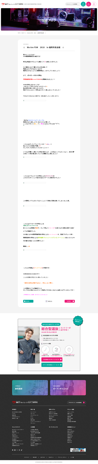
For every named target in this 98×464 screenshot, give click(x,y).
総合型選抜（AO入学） (35, 431)
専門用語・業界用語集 (71, 421)
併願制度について (34, 445)
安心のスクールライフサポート (18, 429)
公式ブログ (42, 457)
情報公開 (14, 415)
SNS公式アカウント (16, 416)
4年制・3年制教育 (52, 419)
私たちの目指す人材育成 (17, 412)
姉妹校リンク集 (15, 418)
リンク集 (72, 457)
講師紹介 (51, 418)
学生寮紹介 (14, 439)
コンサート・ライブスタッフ (36, 421)
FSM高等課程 (71, 4)
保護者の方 (69, 437)
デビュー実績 (70, 415)
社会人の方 (69, 442)
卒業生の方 (69, 434)
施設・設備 (14, 431)
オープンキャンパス (53, 427)
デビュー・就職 (70, 409)
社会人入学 (33, 434)
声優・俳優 (33, 419)
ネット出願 (33, 442)
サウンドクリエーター (35, 415)
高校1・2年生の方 (70, 431)
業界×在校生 (70, 418)
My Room (14, 434)
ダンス (32, 416)
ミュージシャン (33, 412)
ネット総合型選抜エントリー (36, 440)
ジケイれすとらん (15, 437)
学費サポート (33, 435)
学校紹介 (14, 409)
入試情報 (33, 427)
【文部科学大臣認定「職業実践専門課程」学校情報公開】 (32, 4)
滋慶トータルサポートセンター (18, 443)
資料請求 (35, 457)
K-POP (32, 418)
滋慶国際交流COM (15, 445)
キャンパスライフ (16, 427)
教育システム (52, 409)
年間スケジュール (15, 432)
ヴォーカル (33, 413)
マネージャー (33, 423)
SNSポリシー (51, 457)
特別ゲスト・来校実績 (53, 413)
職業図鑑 (69, 419)
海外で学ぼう (51, 416)
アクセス (13, 413)
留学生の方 (69, 440)
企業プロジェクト (52, 412)
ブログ (22, 33)
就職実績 (69, 416)
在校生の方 (69, 429)
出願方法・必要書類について (36, 443)
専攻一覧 (33, 409)
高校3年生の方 (70, 432)
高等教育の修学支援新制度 (36, 437)
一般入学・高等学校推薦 (35, 432)
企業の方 (69, 439)
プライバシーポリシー (62, 457)
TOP (19, 33)
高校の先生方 (70, 435)
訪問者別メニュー (71, 427)
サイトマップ (26, 457)
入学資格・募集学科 (34, 429)
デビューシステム (70, 412)
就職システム (69, 413)
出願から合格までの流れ (35, 439)
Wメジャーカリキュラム (53, 415)
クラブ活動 (14, 442)
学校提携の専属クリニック (17, 440)
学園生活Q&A (15, 435)
